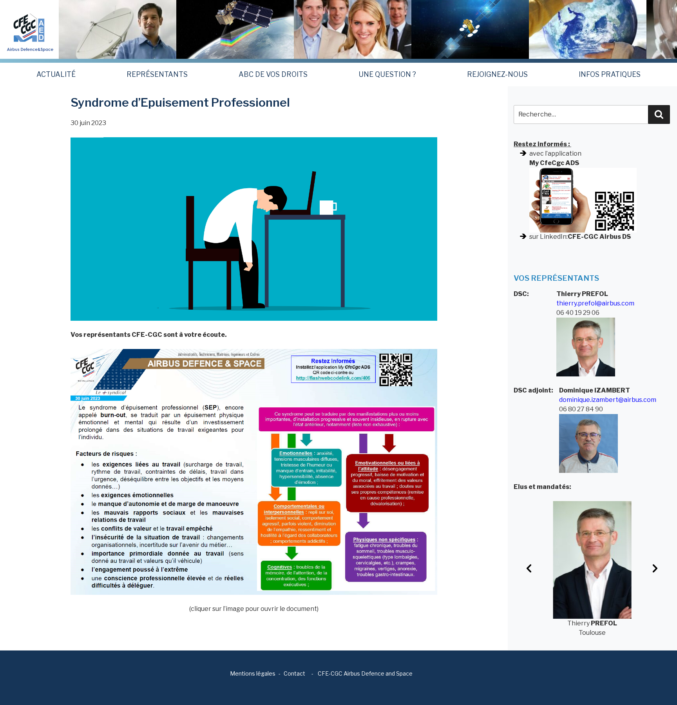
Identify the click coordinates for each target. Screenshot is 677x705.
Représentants (157, 74)
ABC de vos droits (273, 74)
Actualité (56, 74)
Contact (294, 673)
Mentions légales (252, 673)
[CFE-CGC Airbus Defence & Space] (29, 29)
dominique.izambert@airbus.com (607, 399)
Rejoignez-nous (497, 74)
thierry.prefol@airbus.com (595, 303)
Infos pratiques (610, 74)
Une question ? (387, 74)
